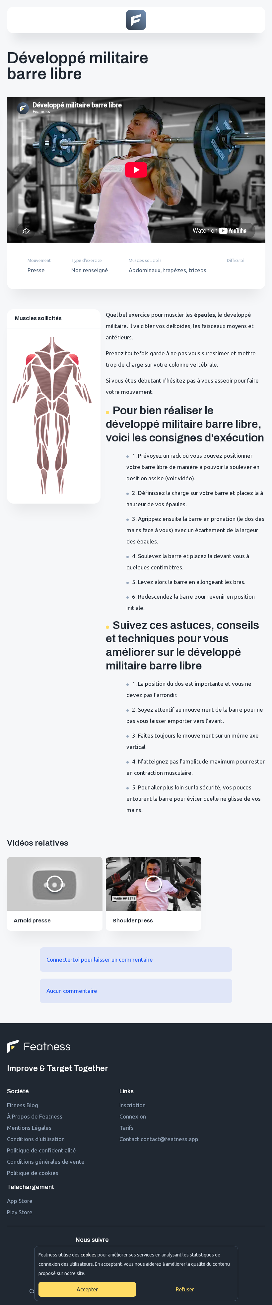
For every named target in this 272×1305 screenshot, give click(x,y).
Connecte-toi (63, 959)
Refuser (185, 1289)
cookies (89, 1254)
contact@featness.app (169, 1139)
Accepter (87, 1289)
